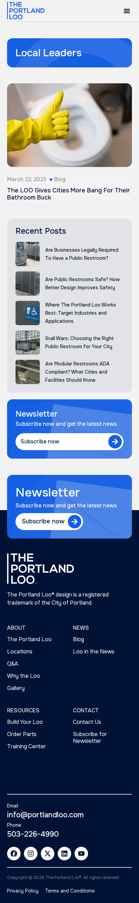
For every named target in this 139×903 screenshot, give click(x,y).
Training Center (26, 746)
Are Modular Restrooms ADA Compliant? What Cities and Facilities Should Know (77, 372)
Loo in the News (93, 651)
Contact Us (87, 722)
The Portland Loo (29, 639)
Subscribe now (40, 441)
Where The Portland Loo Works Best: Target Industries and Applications (80, 313)
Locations (19, 651)
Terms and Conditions (70, 891)
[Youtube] (81, 853)
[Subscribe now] (115, 441)
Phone (14, 825)
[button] (127, 11)
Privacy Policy (22, 891)
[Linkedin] (64, 853)
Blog (59, 179)
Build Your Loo (25, 722)
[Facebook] (14, 853)
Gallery (16, 688)
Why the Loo (23, 675)
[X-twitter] (47, 853)
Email (12, 806)
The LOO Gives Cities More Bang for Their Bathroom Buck (68, 194)
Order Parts (21, 734)
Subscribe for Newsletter (90, 737)
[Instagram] (30, 853)
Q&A (12, 663)
